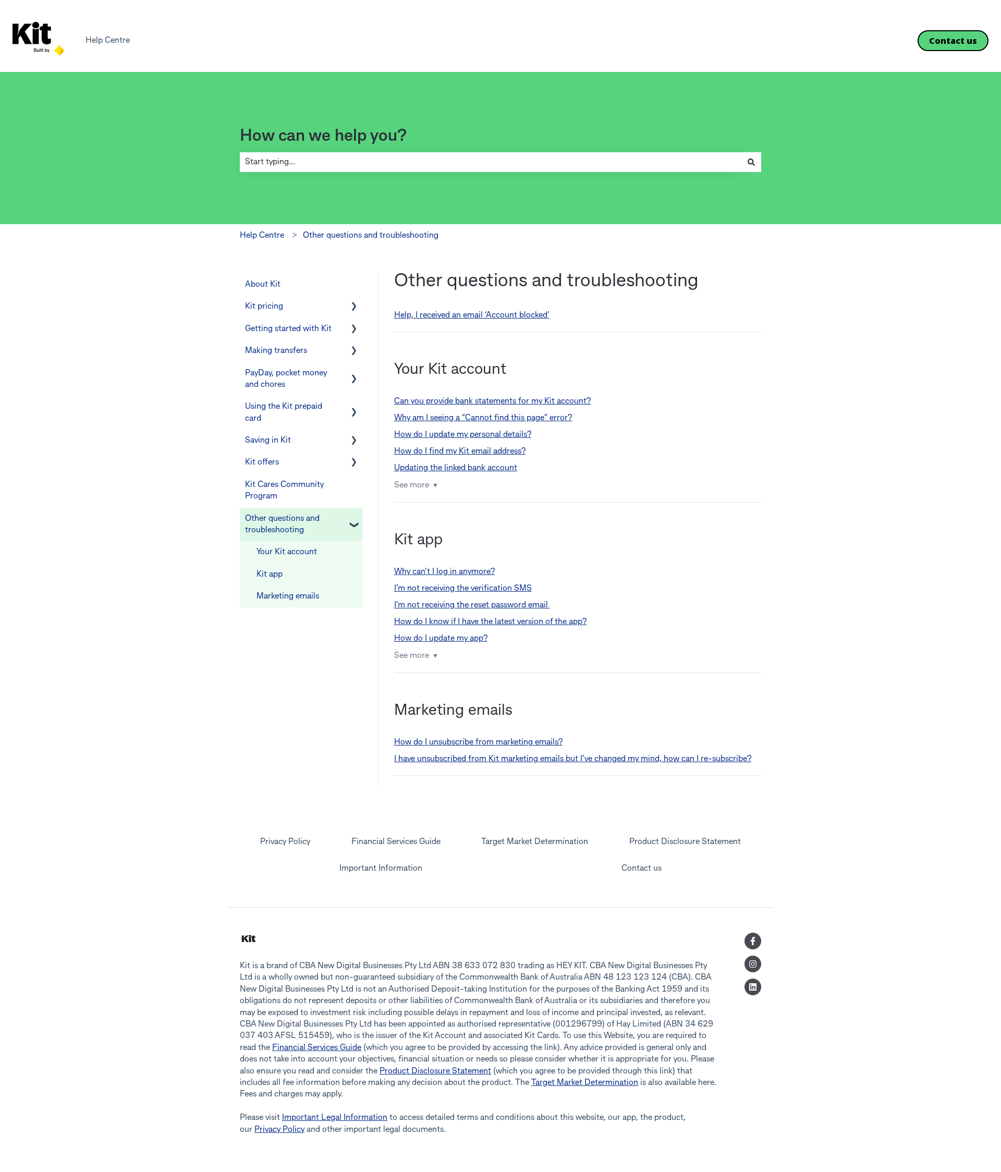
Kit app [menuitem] (270, 574)
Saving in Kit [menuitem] (268, 440)
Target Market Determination (584, 1082)
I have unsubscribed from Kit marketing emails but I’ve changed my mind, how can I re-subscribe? (572, 759)
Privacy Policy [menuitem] (285, 842)
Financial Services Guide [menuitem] (396, 842)
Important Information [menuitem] (380, 868)
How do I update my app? (440, 638)
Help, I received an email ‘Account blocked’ (472, 315)
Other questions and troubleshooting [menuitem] (282, 524)
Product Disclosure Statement (435, 1071)
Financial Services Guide (316, 1048)
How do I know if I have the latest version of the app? (490, 622)
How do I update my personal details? (462, 434)
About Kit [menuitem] (262, 284)
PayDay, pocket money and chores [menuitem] (286, 379)
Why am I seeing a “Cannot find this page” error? (483, 418)
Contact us (953, 40)
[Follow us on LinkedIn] (752, 987)
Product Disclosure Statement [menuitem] (685, 842)
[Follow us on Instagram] (752, 964)
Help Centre (108, 40)
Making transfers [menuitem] (276, 351)
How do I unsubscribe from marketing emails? (478, 742)
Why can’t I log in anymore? (444, 572)
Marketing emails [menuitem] (288, 596)
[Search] (751, 162)
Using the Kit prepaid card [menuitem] (283, 412)
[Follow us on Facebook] (752, 941)
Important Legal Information (334, 1117)
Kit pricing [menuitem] (264, 306)
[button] (354, 307)
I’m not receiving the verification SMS (463, 588)
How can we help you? (323, 136)
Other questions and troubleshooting (370, 235)
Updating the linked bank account (455, 468)
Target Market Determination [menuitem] (534, 842)
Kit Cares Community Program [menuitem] (284, 490)
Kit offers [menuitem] (262, 462)
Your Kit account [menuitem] (287, 552)
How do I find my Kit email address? (460, 451)
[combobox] (490, 162)
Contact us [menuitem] (641, 868)
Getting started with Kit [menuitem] (288, 329)
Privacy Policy (279, 1129)
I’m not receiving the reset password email (472, 605)
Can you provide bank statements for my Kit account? (492, 401)
